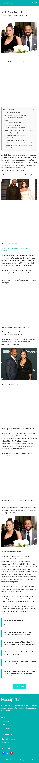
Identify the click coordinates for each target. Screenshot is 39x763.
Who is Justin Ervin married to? (15, 123)
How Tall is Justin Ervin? (12, 125)
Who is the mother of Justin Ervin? (18, 140)
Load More (19, 686)
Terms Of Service (8, 739)
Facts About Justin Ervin (12, 112)
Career (7, 120)
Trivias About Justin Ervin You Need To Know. (19, 130)
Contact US (6, 728)
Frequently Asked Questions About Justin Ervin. (20, 133)
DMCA (4, 725)
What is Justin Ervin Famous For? (15, 115)
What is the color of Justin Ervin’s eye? (19, 145)
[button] (36, 3)
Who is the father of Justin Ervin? (17, 138)
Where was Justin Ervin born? (16, 135)
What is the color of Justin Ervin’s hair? (19, 143)
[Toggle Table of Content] (33, 109)
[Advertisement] (19, 85)
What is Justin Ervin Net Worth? (15, 128)
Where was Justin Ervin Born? (14, 118)
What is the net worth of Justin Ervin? (19, 148)
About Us (5, 721)
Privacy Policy (7, 742)
